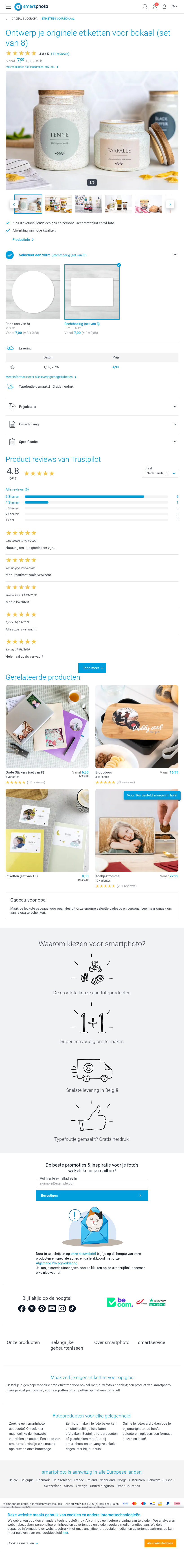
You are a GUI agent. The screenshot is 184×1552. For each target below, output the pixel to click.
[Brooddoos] (136, 726)
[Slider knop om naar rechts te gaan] (170, 204)
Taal (149, 468)
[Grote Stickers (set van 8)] (47, 726)
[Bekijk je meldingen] (164, 6)
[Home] (6, 18)
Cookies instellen (21, 1543)
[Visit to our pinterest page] (42, 1308)
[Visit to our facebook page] (21, 1308)
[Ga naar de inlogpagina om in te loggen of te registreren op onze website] (155, 6)
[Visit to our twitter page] (32, 1308)
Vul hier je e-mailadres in (58, 1178)
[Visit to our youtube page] (52, 1308)
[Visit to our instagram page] (62, 1308)
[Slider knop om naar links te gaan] (14, 204)
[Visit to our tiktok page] (72, 1308)
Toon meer (91, 668)
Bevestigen (49, 1196)
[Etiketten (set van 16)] (47, 830)
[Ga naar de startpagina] (31, 7)
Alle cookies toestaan (160, 1543)
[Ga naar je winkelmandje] (174, 6)
